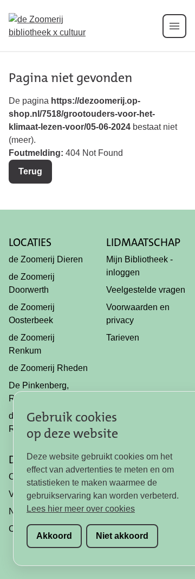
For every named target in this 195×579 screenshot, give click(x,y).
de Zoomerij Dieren (46, 259)
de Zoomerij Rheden (48, 368)
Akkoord (54, 535)
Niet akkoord (122, 535)
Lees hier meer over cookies (81, 508)
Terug (30, 171)
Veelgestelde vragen (145, 289)
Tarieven (122, 337)
